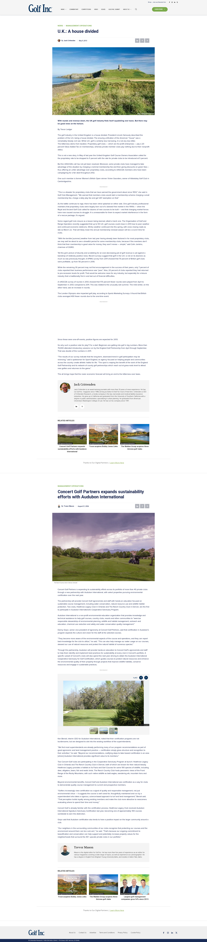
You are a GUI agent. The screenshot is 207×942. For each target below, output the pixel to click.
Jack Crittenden (69, 40)
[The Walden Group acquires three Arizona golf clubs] (134, 434)
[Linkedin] (174, 2)
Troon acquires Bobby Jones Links (103, 446)
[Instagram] (172, 2)
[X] (177, 2)
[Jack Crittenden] (59, 40)
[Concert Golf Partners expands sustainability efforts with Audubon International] (72, 434)
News (60, 26)
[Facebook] (169, 2)
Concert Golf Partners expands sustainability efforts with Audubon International (72, 449)
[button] (136, 9)
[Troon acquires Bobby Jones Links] (103, 434)
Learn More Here (117, 463)
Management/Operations (79, 26)
